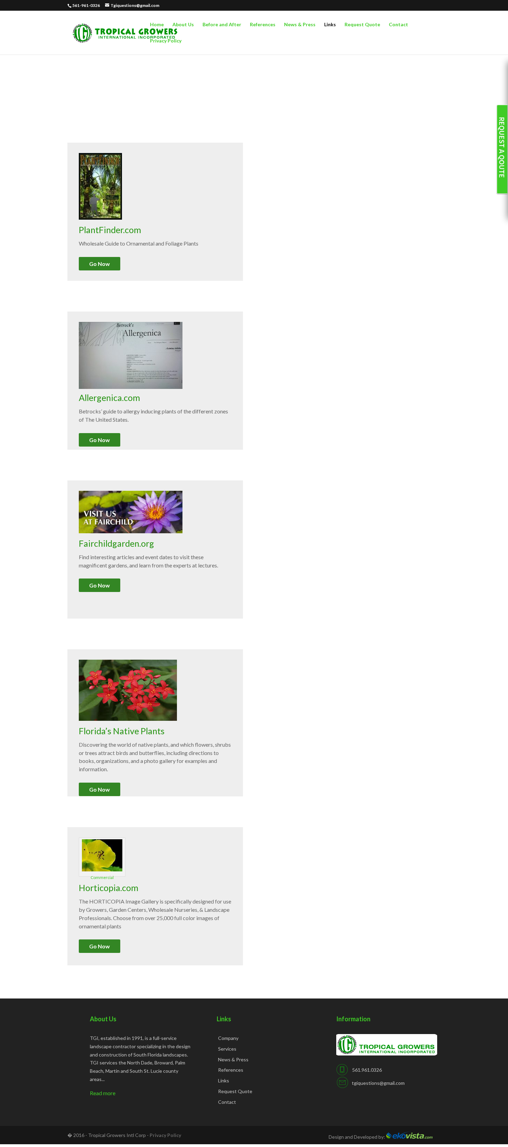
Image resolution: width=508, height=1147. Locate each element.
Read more (102, 1093)
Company (228, 1038)
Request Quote (362, 24)
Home (157, 24)
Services (227, 1049)
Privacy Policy (165, 41)
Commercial (102, 877)
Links (330, 24)
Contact (398, 24)
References (262, 24)
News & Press (300, 24)
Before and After (222, 24)
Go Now (99, 263)
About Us (183, 24)
